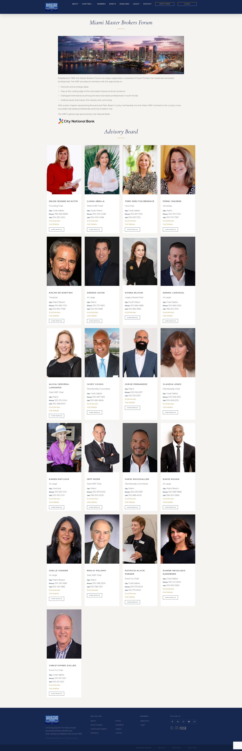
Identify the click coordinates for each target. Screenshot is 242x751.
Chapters (87, 4)
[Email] (194, 721)
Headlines (124, 4)
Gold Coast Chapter (99, 729)
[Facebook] (172, 721)
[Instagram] (183, 721)
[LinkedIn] (178, 721)
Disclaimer (161, 748)
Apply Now (164, 4)
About (75, 4)
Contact (147, 4)
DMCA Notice (176, 748)
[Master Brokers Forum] (51, 7)
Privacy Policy (192, 748)
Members (101, 4)
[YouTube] (189, 721)
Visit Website (54, 224)
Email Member (54, 221)
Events (112, 4)
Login (187, 4)
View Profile (56, 229)
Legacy (136, 4)
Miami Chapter (97, 725)
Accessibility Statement (144, 748)
